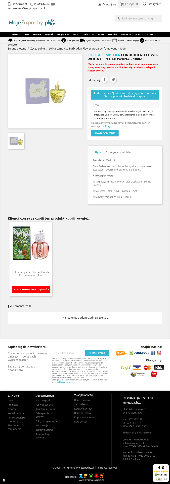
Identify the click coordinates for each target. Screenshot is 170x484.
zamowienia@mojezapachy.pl (26, 8)
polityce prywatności (66, 382)
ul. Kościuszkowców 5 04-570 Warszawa (134, 411)
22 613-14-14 (41, 4)
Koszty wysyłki (43, 400)
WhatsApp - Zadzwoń (134, 425)
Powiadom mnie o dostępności (31, 289)
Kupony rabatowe (84, 417)
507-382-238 (20, 4)
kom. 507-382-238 (132, 419)
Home (101, 34)
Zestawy (37, 34)
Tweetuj (113, 79)
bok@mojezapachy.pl (133, 442)
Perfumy (16, 34)
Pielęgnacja (63, 34)
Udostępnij (104, 79)
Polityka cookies (44, 404)
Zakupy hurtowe (44, 429)
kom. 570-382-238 (133, 446)
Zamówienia (81, 404)
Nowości (112, 34)
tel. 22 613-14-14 (132, 422)
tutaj (107, 126)
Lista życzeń (152, 4)
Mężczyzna (89, 34)
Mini (26, 34)
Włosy (76, 34)
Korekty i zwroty (83, 408)
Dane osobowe (82, 400)
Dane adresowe (82, 413)
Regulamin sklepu (46, 409)
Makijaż (49, 34)
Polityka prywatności (47, 421)
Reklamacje (42, 425)
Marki (150, 34)
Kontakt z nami (16, 413)
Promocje (126, 34)
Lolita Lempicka (103, 54)
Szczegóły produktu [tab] (118, 152)
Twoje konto (83, 395)
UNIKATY (139, 34)
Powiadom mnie (104, 133)
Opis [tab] (98, 152)
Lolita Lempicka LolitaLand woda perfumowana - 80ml (31, 273)
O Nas (11, 400)
